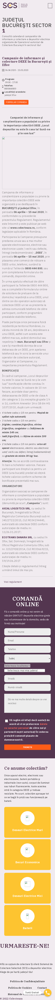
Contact (42, 987)
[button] (50, 5)
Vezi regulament (13, 581)
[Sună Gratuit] (47, 992)
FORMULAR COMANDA (16, 102)
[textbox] (24, 670)
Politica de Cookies (20, 987)
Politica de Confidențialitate (27, 981)
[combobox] (24, 670)
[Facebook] (3, 954)
